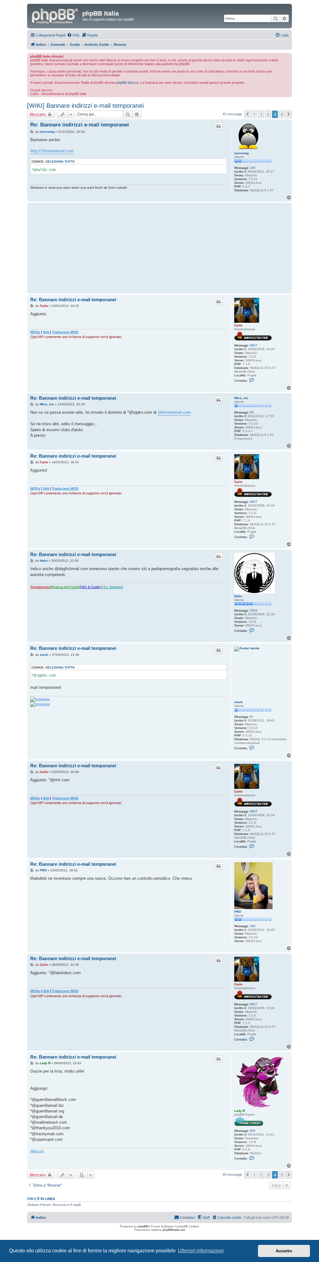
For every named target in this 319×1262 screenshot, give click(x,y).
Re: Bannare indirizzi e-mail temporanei (79, 125)
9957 (253, 345)
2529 (253, 610)
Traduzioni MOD (65, 332)
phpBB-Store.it (127, 82)
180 (252, 926)
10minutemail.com (174, 412)
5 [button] (282, 114)
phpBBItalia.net (174, 1229)
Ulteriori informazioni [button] (201, 1250)
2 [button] (261, 114)
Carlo (238, 325)
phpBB (143, 1226)
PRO (237, 911)
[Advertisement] (128, 248)
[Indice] (55, 15)
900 (252, 1130)
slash (238, 702)
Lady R (239, 1110)
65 (252, 412)
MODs (35, 332)
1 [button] (254, 114)
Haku (238, 596)
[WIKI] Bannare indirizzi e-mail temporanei (85, 105)
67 (252, 716)
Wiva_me (241, 398)
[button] (247, 114)
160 (252, 167)
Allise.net (37, 1151)
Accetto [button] (284, 1250)
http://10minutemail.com (52, 151)
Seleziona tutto (60, 161)
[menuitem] (73, 35)
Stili (46, 332)
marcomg (241, 153)
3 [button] (268, 114)
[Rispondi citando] (219, 126)
